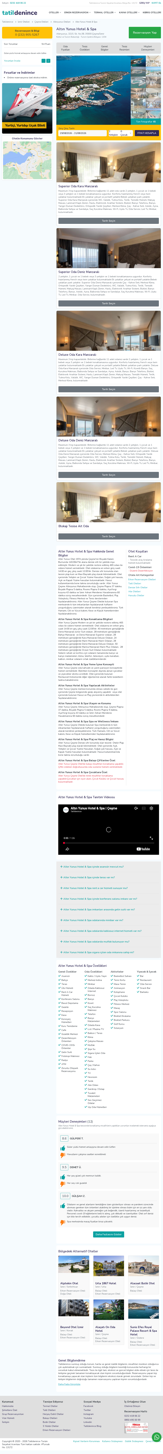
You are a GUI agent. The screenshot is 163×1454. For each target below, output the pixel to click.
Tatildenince (7, 21)
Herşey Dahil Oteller (53, 1414)
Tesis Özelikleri (85, 48)
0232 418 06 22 (132, 1415)
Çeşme (140, 1286)
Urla (104, 1286)
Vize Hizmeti (8, 1418)
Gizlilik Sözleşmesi (134, 1441)
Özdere (140, 1337)
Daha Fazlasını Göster (109, 1234)
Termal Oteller (50, 1406)
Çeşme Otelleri (41, 21)
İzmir (62, 1286)
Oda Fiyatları (65, 48)
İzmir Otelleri (24, 21)
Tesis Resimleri (124, 48)
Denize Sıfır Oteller (138, 587)
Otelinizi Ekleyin (132, 1406)
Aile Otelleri (134, 591)
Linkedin (88, 1422)
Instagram (89, 1414)
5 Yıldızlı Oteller (51, 1426)
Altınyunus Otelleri (62, 21)
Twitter (87, 1410)
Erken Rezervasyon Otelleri (142, 579)
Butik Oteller (49, 1422)
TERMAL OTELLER (103, 12)
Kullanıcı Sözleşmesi (112, 1441)
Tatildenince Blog (92, 1426)
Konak (70, 1330)
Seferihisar (72, 1286)
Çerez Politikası (153, 1441)
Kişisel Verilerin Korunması (86, 1441)
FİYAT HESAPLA (147, 133)
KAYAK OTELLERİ (128, 12)
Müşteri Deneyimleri (147, 48)
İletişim (5, 1422)
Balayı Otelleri (50, 1418)
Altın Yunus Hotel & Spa (86, 21)
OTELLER (54, 12)
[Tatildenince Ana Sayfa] (19, 12)
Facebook (88, 1406)
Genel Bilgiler (104, 48)
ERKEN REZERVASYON (76, 12)
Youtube (88, 1418)
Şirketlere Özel (9, 1410)
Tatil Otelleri (134, 583)
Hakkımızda (7, 1406)
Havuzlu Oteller (136, 595)
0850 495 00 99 (132, 1419)
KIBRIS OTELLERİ (152, 12)
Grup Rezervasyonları (13, 1414)
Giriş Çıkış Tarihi (66, 128)
